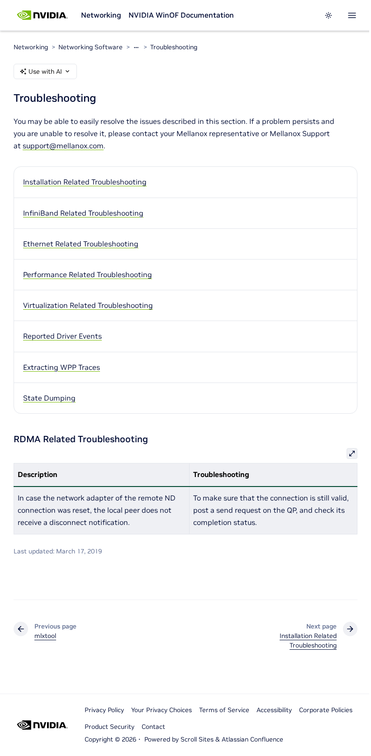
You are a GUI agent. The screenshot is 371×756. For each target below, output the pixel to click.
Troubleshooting (173, 47)
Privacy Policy (104, 710)
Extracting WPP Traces (61, 367)
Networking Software (90, 47)
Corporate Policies (325, 710)
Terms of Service (224, 710)
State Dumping (49, 397)
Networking (101, 14)
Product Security (109, 727)
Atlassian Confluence (252, 739)
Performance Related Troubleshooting (87, 274)
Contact (153, 727)
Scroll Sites (197, 739)
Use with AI (45, 71)
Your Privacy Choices (161, 710)
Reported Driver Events (62, 335)
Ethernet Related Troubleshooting (80, 243)
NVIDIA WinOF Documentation (181, 14)
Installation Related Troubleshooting (85, 181)
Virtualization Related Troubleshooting (88, 305)
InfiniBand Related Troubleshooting (83, 212)
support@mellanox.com (63, 145)
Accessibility (274, 710)
